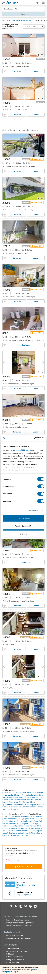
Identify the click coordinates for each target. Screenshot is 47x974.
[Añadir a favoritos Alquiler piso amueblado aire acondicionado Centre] (4, 693)
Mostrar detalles (33, 511)
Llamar (36, 71)
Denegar (23, 534)
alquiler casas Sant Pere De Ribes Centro (25, 828)
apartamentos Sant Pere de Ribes (15, 804)
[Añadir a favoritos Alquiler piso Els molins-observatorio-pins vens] (4, 779)
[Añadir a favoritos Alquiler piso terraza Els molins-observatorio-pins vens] (4, 388)
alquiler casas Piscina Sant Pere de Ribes (18, 830)
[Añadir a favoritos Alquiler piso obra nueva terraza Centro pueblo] (4, 71)
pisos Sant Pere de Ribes (24, 802)
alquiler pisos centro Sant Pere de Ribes (22, 834)
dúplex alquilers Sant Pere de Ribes (16, 792)
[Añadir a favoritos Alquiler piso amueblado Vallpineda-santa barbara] (4, 345)
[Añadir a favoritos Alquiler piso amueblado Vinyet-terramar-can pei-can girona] (4, 171)
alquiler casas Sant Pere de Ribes (22, 816)
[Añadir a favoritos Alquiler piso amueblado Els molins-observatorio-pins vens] (4, 606)
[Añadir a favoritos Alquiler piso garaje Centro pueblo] (4, 115)
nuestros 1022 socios (22, 450)
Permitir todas (24, 518)
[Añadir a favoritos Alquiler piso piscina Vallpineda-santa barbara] (4, 258)
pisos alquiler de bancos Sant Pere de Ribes (22, 793)
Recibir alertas (25, 866)
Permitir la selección (23, 526)
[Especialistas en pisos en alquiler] (10, 3)
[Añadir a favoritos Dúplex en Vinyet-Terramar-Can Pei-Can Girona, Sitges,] (4, 562)
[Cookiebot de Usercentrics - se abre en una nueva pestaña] (33, 438)
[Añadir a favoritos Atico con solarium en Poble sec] (4, 736)
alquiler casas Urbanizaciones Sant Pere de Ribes (22, 831)
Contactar (17, 71)
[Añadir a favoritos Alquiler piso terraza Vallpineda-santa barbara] (4, 432)
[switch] (40, 486)
